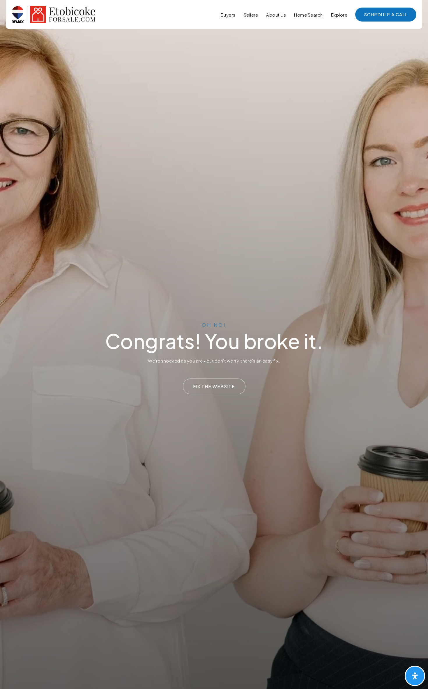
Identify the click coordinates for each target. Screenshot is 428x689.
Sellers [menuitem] (251, 14)
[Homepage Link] (53, 14)
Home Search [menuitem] (308, 14)
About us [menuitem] (276, 14)
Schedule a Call (386, 14)
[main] (214, 344)
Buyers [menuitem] (228, 14)
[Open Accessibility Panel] (415, 676)
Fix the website (214, 386)
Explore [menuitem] (339, 14)
